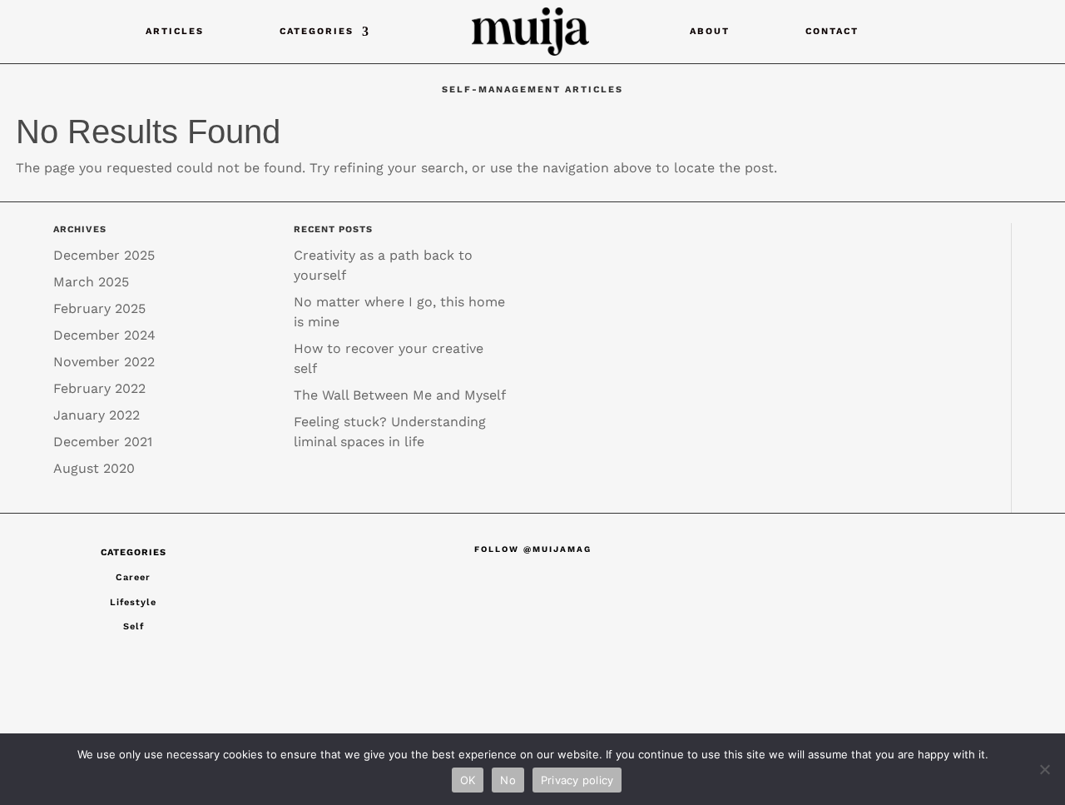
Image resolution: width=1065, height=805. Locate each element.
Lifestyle (133, 602)
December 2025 (104, 255)
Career (133, 577)
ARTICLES (175, 31)
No (508, 780)
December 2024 (104, 335)
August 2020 (94, 468)
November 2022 (104, 362)
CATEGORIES (317, 31)
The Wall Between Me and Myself (400, 395)
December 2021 (102, 442)
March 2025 (91, 282)
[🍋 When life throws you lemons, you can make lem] (330, 610)
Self (133, 626)
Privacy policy (577, 780)
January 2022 (96, 415)
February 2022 (99, 388)
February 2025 (99, 308)
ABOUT (710, 31)
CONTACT (832, 31)
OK (468, 780)
